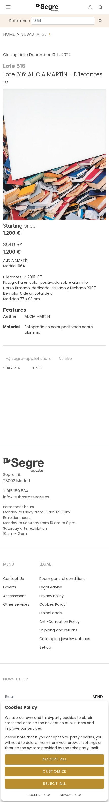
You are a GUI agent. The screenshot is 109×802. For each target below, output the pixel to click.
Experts (9, 587)
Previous (11, 368)
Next (36, 368)
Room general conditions (62, 578)
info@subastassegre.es (26, 497)
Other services (16, 604)
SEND (98, 697)
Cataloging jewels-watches (64, 638)
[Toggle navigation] (8, 7)
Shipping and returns (58, 630)
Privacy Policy (51, 595)
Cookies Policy (52, 604)
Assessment (14, 595)
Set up (45, 647)
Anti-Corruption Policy (59, 621)
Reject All (54, 783)
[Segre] (47, 7)
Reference (19, 21)
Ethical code (50, 613)
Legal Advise (50, 587)
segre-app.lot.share (32, 358)
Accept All (54, 759)
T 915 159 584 (16, 491)
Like (68, 358)
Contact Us (13, 578)
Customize (54, 771)
